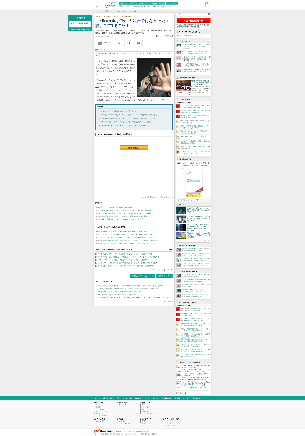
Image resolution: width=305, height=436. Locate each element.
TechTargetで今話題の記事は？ (79, 24)
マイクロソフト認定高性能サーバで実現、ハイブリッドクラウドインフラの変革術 (128, 257)
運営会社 (147, 434)
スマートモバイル (101, 411)
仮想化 (98, 407)
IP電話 (149, 53)
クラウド (99, 405)
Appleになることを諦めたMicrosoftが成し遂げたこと (120, 111)
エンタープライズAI (148, 413)
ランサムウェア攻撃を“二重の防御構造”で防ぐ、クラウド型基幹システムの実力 (127, 263)
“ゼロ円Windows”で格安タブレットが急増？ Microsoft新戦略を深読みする (129, 115)
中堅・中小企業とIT (125, 423)
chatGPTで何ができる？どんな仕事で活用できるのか (116, 295)
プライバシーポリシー (133, 434)
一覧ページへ (206, 241)
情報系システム (164, 276)
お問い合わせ (156, 398)
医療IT (144, 421)
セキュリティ (123, 405)
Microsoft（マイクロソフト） (118, 53)
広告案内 (112, 434)
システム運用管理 (101, 415)
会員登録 (105, 398)
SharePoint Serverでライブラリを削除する (193, 136)
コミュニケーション (137, 53)
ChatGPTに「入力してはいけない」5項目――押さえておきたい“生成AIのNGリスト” (198, 210)
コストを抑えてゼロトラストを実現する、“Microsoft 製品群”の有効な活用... (126, 266)
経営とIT (122, 421)
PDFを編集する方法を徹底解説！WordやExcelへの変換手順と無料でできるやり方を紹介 (130, 286)
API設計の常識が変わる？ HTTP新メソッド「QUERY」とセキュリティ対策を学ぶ (198, 218)
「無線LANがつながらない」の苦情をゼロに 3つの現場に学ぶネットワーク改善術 (198, 235)
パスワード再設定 (115, 398)
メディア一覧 (98, 434)
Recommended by (158, 269)
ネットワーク (100, 413)
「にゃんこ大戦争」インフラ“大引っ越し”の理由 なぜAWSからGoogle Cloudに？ (195, 165)
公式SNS (106, 434)
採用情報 (154, 434)
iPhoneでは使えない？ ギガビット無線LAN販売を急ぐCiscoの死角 (126, 122)
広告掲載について (167, 398)
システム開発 (100, 421)
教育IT (144, 423)
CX (143, 409)
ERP (143, 405)
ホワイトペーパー (171, 421)
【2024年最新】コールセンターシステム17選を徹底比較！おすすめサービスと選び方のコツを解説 (133, 298)
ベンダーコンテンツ (185, 41)
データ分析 (145, 407)
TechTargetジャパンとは (142, 398)
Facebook (181, 393)
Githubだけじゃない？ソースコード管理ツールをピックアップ (120, 292)
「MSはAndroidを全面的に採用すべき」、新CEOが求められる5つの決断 (128, 118)
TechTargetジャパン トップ (143, 276)
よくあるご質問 (127, 398)
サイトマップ (187, 398)
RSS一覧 (168, 423)
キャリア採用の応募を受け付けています (191, 35)
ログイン (97, 398)
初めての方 (196, 398)
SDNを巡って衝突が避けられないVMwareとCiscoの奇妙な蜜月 (124, 125)
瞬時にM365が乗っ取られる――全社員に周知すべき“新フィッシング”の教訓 (201, 83)
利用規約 (177, 398)
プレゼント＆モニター (172, 425)
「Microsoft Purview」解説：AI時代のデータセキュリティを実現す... (123, 260)
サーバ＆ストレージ (102, 409)
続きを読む (134, 147)
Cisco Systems (102, 53)
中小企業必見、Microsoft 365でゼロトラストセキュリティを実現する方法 (125, 254)
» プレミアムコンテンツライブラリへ (189, 200)
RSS (177, 393)
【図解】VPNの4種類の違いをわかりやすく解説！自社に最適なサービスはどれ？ (127, 289)
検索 (209, 14)
